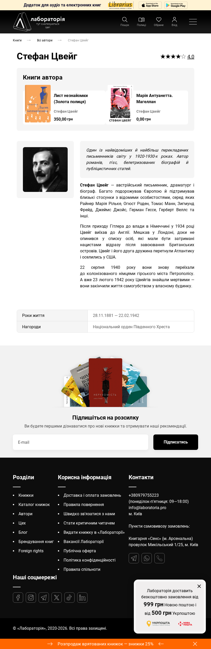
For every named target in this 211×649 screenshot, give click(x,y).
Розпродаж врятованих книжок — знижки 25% (105, 643)
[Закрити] (199, 586)
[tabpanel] (64, 105)
